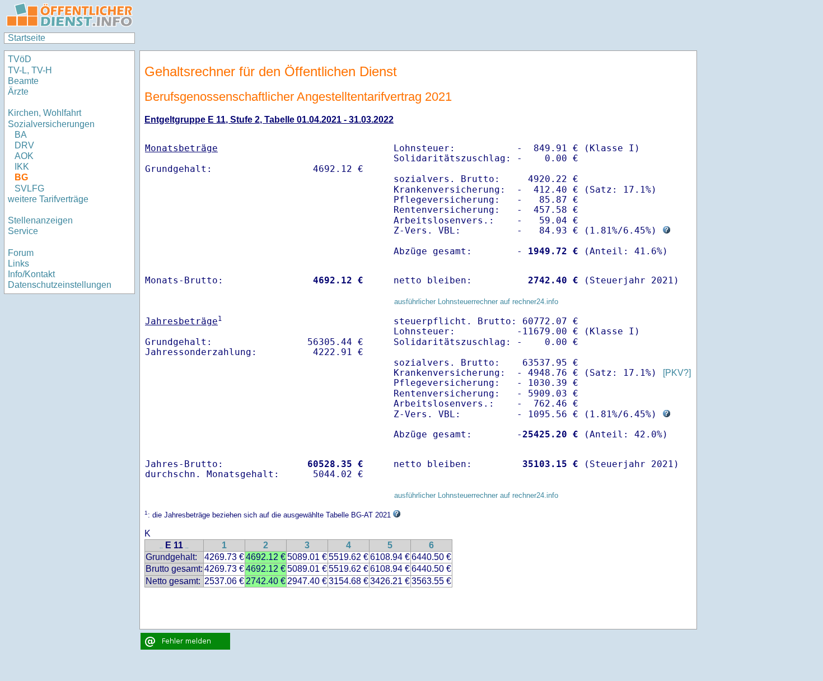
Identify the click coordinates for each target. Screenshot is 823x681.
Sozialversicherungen (51, 124)
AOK (24, 156)
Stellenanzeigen (40, 220)
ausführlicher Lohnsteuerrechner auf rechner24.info (476, 301)
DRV (24, 145)
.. (161, 546)
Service (23, 231)
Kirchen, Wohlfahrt (44, 113)
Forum (21, 253)
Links (18, 263)
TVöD (19, 59)
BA (21, 134)
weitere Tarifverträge (48, 199)
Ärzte (18, 91)
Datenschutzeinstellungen (59, 285)
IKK (22, 166)
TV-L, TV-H (30, 70)
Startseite (26, 38)
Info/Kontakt (31, 274)
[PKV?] (677, 372)
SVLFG (29, 188)
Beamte (23, 81)
